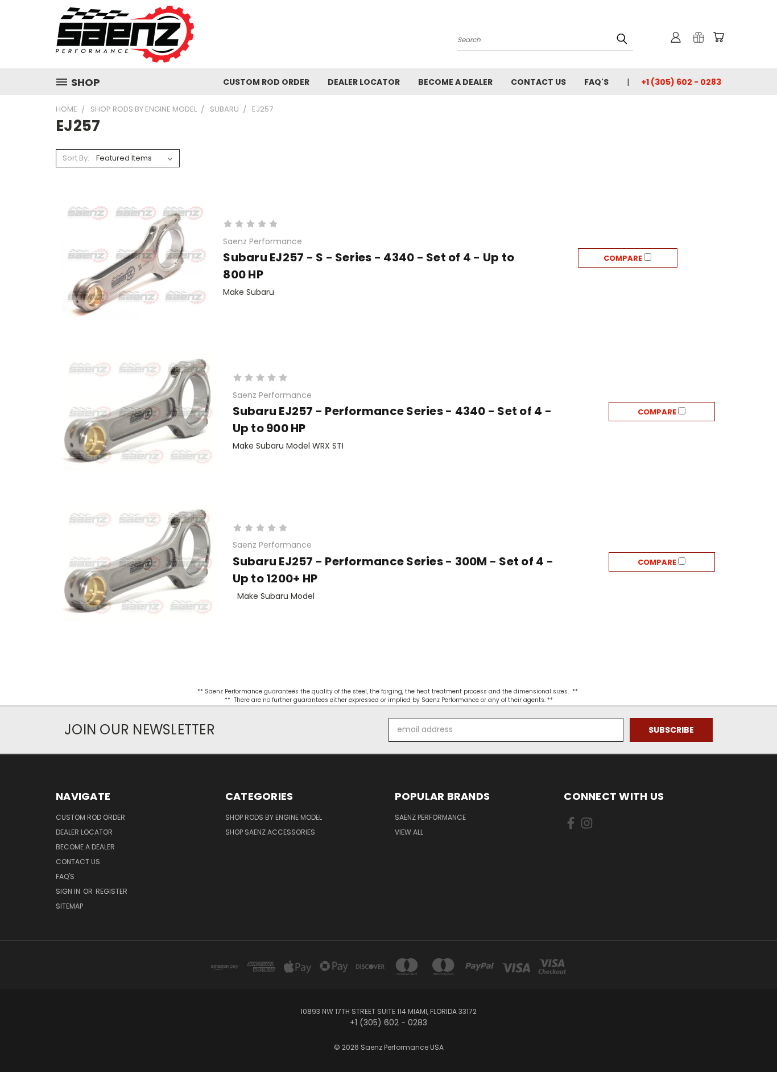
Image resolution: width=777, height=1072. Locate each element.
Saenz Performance (430, 817)
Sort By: (76, 158)
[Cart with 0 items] (718, 37)
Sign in (69, 891)
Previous (747, 1036)
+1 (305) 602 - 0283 (681, 82)
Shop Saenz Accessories (270, 832)
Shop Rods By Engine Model (273, 817)
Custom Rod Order (266, 82)
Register (111, 891)
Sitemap (69, 906)
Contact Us (538, 82)
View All (409, 832)
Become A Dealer (455, 82)
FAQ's (596, 82)
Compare (624, 258)
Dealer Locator (364, 82)
